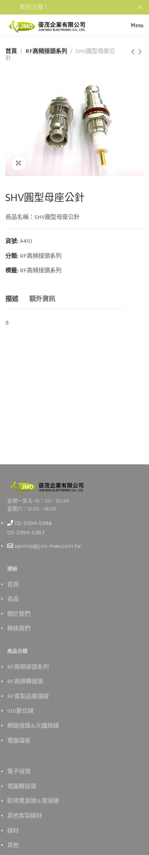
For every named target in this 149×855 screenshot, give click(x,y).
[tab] (12, 299)
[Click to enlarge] (18, 163)
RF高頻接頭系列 (46, 51)
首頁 (11, 51)
